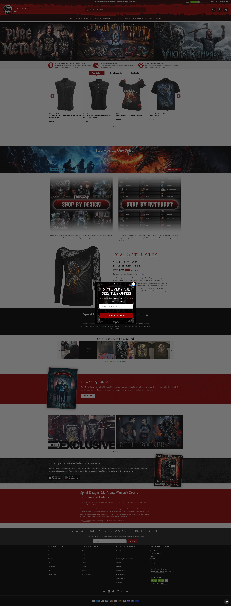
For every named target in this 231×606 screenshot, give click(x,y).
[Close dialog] (133, 284)
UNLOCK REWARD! (116, 315)
